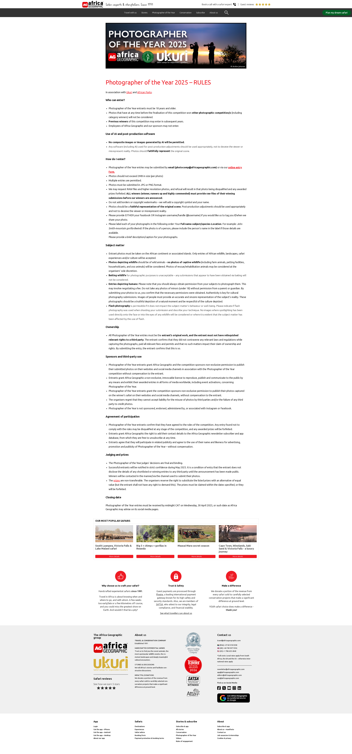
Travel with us (130, 12)
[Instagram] (235, 688)
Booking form (140, 735)
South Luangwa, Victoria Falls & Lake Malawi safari (113, 547)
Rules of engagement (184, 741)
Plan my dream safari (336, 12)
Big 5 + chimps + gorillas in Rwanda (151, 547)
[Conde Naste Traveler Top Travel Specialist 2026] (193, 673)
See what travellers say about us (176, 613)
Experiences (139, 729)
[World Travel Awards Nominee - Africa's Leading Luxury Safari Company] (193, 653)
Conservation (186, 12)
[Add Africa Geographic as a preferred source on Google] (234, 702)
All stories (180, 729)
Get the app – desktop (102, 735)
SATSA (159, 604)
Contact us (221, 732)
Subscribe (200, 12)
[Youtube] (229, 688)
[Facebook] (219, 688)
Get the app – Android (102, 732)
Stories (144, 12)
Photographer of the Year (163, 12)
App (96, 721)
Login (96, 726)
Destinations (140, 726)
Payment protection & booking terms (149, 738)
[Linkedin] (240, 688)
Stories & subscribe (186, 721)
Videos (178, 738)
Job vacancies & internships (228, 735)
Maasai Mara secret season (193, 545)
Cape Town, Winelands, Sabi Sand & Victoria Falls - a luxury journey (236, 548)
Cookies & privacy (224, 738)
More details (114, 556)
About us (214, 12)
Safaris (138, 721)
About (220, 721)
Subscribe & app (182, 726)
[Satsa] (193, 685)
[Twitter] (224, 688)
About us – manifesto (225, 729)
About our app (99, 738)
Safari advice (140, 732)
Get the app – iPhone (102, 729)
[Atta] (193, 696)
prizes (116, 480)
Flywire (159, 594)
